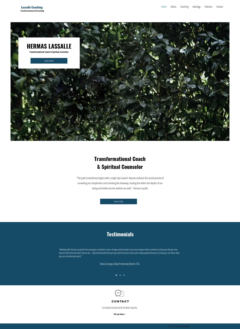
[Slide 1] (116, 275)
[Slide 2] (120, 275)
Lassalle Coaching (32, 7)
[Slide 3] (124, 275)
